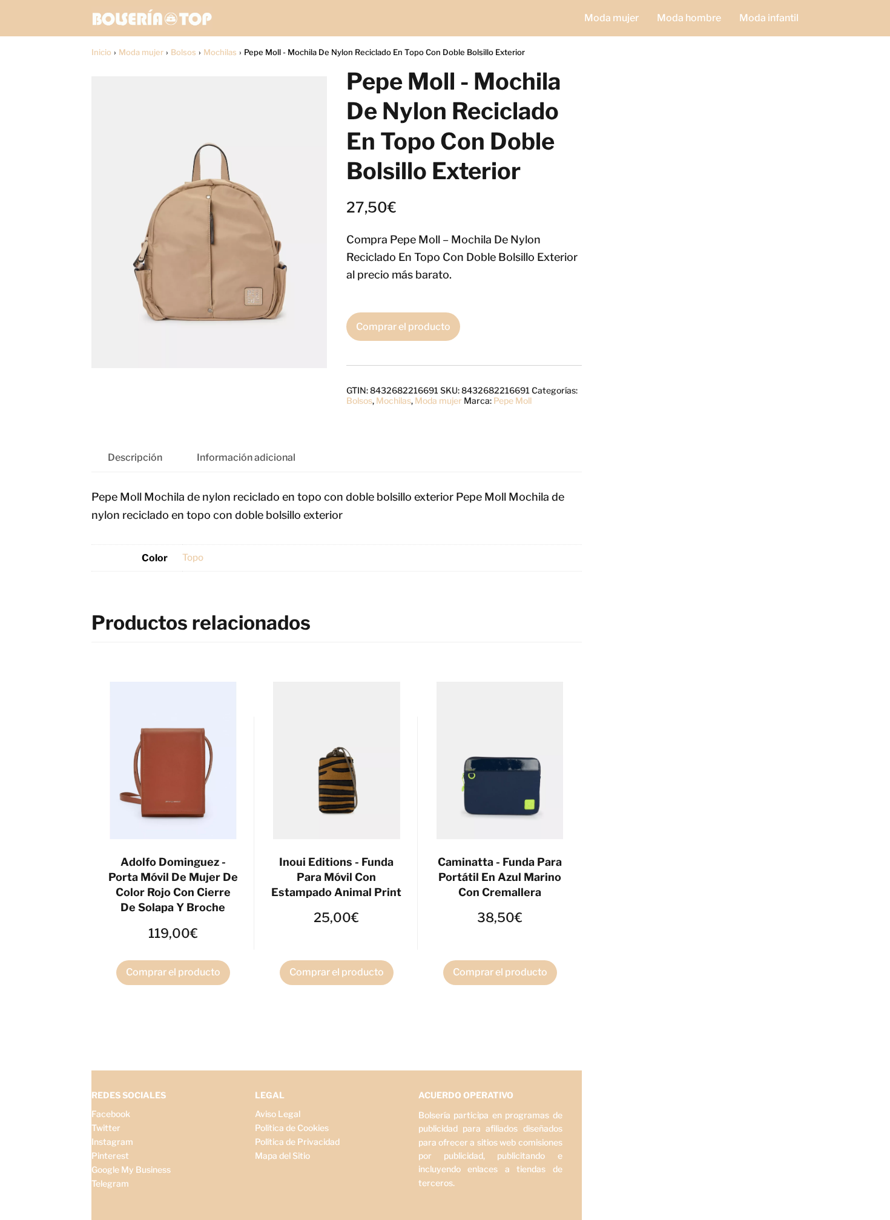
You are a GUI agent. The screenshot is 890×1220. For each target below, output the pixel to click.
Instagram (112, 1141)
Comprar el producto (403, 326)
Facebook (110, 1114)
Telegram (110, 1183)
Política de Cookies (292, 1128)
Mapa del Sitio (282, 1155)
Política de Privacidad (297, 1141)
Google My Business (131, 1169)
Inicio (101, 52)
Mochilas (220, 52)
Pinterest (110, 1155)
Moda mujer (611, 18)
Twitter (105, 1128)
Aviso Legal (277, 1114)
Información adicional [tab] (246, 457)
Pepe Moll (512, 400)
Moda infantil (769, 18)
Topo (192, 557)
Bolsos (183, 52)
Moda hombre (689, 18)
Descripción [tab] (135, 457)
